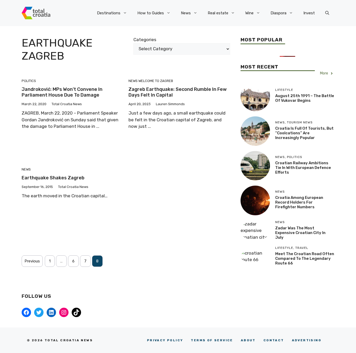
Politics (29, 81)
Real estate (218, 13)
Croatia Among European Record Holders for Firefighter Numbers (299, 202)
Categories (144, 39)
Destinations (108, 13)
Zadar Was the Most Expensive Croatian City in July (300, 233)
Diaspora (278, 13)
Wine (249, 13)
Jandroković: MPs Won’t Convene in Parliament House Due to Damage (62, 92)
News (186, 13)
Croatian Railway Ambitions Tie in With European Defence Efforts (303, 168)
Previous (32, 261)
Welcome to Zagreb (155, 81)
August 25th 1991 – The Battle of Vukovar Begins (304, 98)
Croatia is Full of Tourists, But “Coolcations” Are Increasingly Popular (304, 133)
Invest (309, 13)
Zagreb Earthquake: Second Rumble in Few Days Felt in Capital (177, 92)
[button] (327, 13)
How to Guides (150, 13)
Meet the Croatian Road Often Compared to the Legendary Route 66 (304, 258)
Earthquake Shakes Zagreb (53, 178)
